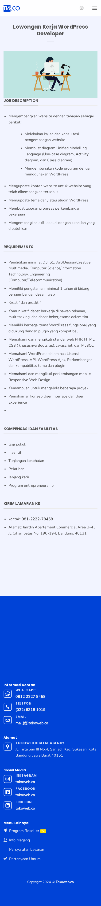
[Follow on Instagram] (81, 8)
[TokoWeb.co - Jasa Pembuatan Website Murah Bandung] (31, 8)
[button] (94, 8)
